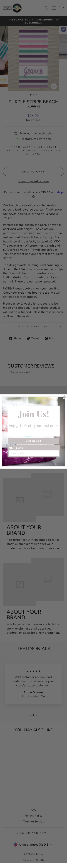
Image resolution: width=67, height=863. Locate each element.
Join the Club (33, 440)
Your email (15, 448)
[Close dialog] (64, 397)
